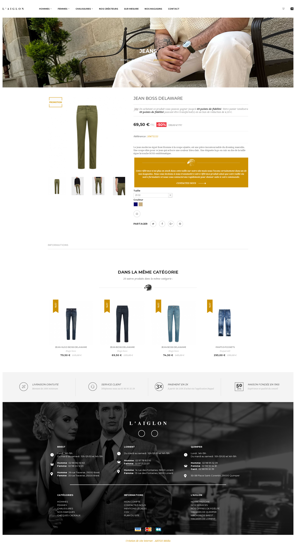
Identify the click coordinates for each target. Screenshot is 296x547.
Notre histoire (200, 501)
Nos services (199, 505)
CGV (126, 512)
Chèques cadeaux (69, 515)
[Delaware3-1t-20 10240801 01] (57, 186)
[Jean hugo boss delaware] (71, 322)
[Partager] (162, 224)
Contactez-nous (186, 183)
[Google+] (171, 224)
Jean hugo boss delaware (71, 347)
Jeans (148, 60)
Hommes (136, 60)
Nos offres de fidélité (205, 508)
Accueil (124, 60)
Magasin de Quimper (204, 512)
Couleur (138, 199)
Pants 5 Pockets (225, 347)
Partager (140, 223)
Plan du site (131, 515)
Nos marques (66, 512)
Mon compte (132, 501)
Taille (137, 190)
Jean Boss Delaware (122, 347)
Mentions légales (135, 508)
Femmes (62, 505)
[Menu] (283, 8)
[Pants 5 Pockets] (225, 322)
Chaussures (65, 508)
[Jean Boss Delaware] (122, 322)
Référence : (140, 136)
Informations (58, 245)
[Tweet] (153, 224)
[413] (136, 204)
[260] (141, 204)
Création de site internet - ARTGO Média (148, 540)
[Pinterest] (180, 224)
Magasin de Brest (202, 515)
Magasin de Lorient (203, 518)
